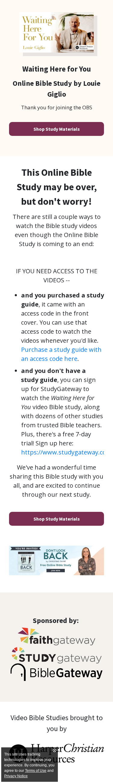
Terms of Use (35, 771)
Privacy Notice (16, 776)
